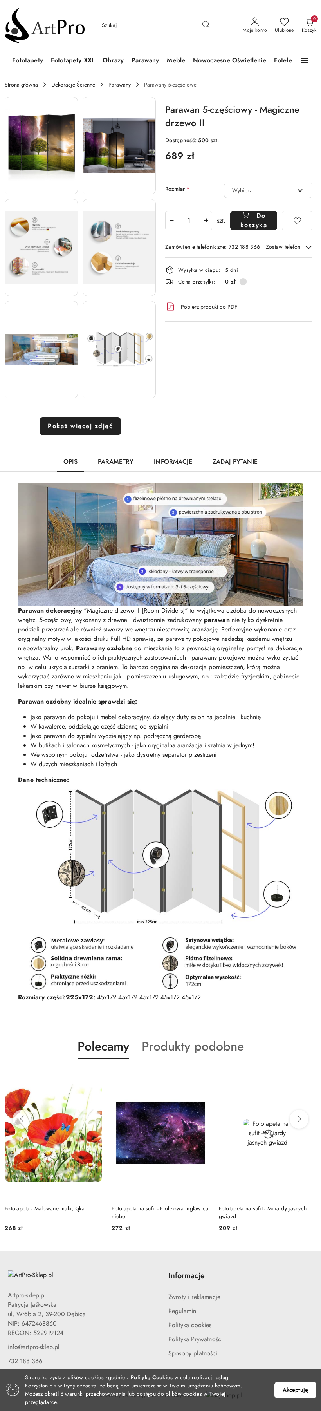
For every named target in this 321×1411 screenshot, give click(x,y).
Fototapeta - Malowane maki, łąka (45, 1208)
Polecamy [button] (103, 1046)
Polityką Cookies (152, 1377)
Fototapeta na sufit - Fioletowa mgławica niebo (160, 1212)
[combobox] (268, 190)
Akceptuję (295, 1390)
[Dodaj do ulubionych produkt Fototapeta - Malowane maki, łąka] (93, 1077)
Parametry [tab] (115, 461)
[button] (304, 60)
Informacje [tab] (173, 461)
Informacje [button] (186, 1275)
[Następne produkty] (299, 1119)
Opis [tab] (70, 461)
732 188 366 (25, 1361)
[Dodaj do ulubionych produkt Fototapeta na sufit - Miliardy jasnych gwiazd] (307, 1077)
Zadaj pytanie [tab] (235, 461)
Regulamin (182, 1310)
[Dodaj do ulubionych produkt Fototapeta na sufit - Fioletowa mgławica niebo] (200, 1077)
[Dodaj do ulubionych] (297, 220)
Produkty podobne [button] (193, 1046)
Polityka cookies (190, 1325)
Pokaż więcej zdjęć (80, 426)
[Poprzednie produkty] (22, 1119)
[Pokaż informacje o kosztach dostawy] (243, 281)
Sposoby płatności (193, 1353)
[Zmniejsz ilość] (171, 220)
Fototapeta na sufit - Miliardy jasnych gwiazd (263, 1212)
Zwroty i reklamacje (194, 1296)
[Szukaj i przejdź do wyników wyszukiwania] (205, 25)
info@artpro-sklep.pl (34, 1346)
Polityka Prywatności (195, 1339)
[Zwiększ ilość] (206, 220)
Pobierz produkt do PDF (209, 307)
